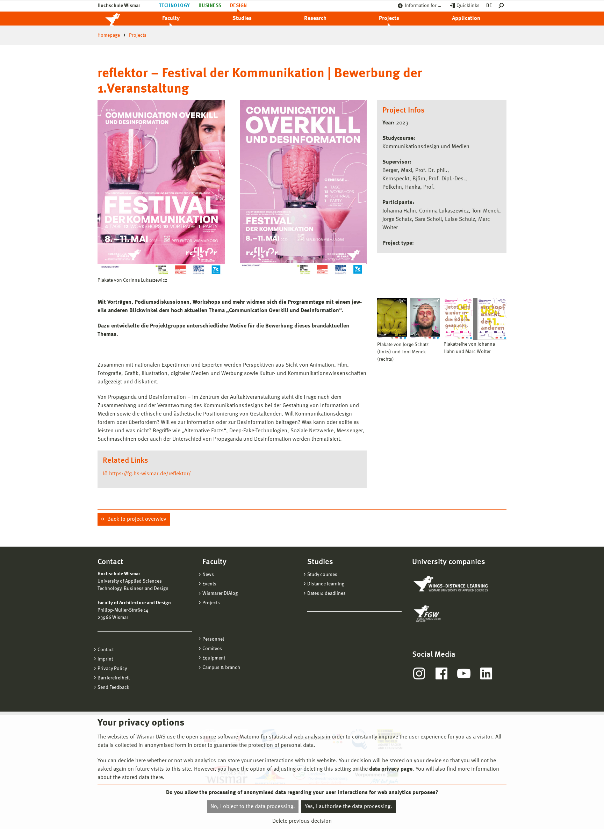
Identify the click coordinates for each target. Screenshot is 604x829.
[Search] (502, 6)
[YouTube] (464, 673)
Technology (174, 5)
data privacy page (390, 769)
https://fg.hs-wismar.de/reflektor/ (150, 474)
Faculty (171, 18)
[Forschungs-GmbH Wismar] (443, 613)
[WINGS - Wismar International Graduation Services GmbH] (451, 584)
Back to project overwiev (136, 519)
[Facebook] (441, 673)
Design (238, 5)
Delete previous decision (302, 821)
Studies (242, 18)
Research (315, 18)
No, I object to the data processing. (252, 806)
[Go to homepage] (120, 19)
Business (210, 5)
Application (466, 18)
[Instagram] (419, 673)
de (489, 5)
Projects (389, 18)
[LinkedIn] (486, 673)
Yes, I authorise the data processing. (348, 806)
